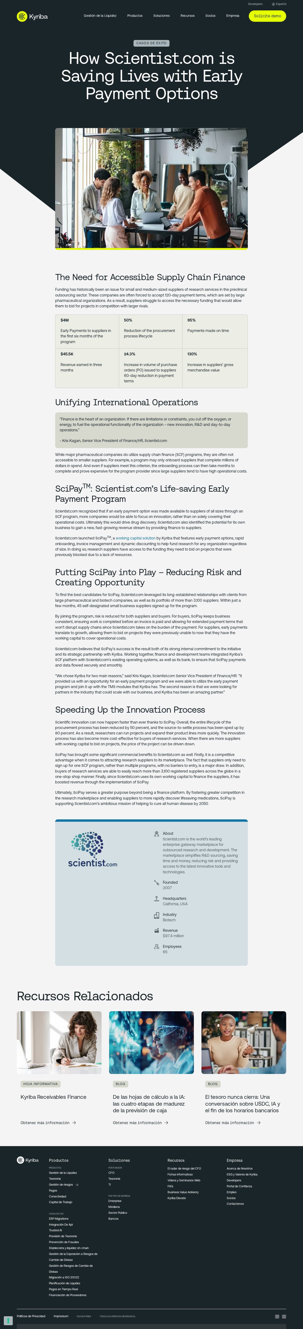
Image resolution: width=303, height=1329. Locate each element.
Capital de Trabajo (60, 1202)
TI (109, 1184)
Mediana (114, 1207)
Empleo (231, 1192)
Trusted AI (55, 1230)
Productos (135, 16)
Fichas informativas (180, 1174)
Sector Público (117, 1213)
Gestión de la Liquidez (100, 16)
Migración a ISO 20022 (64, 1277)
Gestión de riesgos (61, 1184)
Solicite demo (267, 16)
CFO (111, 1173)
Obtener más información (45, 1123)
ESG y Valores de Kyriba (242, 1174)
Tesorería (55, 1179)
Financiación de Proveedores (67, 1295)
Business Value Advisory (183, 1192)
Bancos (113, 1219)
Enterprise (114, 1201)
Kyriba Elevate (177, 1198)
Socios (231, 1198)
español (281, 4)
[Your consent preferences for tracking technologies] (8, 1320)
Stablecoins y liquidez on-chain (69, 1248)
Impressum (61, 1316)
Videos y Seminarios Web (184, 1180)
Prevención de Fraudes (64, 1242)
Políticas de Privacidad (31, 1316)
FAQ (170, 1186)
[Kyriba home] (32, 16)
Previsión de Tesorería (63, 1236)
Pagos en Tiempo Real (63, 1289)
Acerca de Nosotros (240, 1168)
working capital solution (136, 538)
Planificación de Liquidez (64, 1283)
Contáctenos (235, 1204)
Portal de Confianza (239, 1186)
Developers (255, 4)
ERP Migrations (58, 1219)
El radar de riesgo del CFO (184, 1168)
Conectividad (57, 1196)
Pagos (53, 1190)
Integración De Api (61, 1224)
